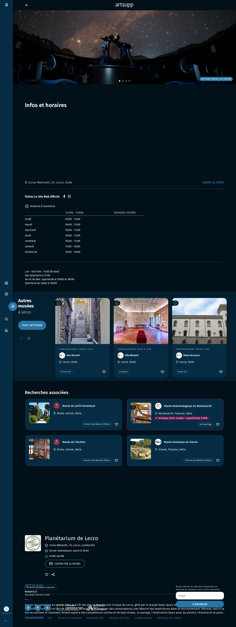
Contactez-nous (34, 617)
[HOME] (6, 282)
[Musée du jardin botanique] (39, 413)
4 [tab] (129, 81)
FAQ (50, 617)
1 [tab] (119, 81)
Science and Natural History (97, 424)
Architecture (66, 372)
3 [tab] (126, 81)
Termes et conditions (69, 617)
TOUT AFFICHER (32, 325)
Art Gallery (123, 372)
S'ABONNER (199, 604)
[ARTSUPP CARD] (6, 330)
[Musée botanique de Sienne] (141, 449)
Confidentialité (143, 617)
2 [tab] (122, 81)
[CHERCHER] (6, 319)
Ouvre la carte (213, 182)
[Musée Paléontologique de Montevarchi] (141, 413)
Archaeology (205, 424)
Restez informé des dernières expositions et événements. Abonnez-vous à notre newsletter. (198, 588)
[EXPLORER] (6, 293)
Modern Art (182, 372)
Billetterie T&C (95, 617)
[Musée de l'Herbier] (39, 449)
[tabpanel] (118, 47)
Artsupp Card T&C (119, 617)
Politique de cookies (169, 617)
